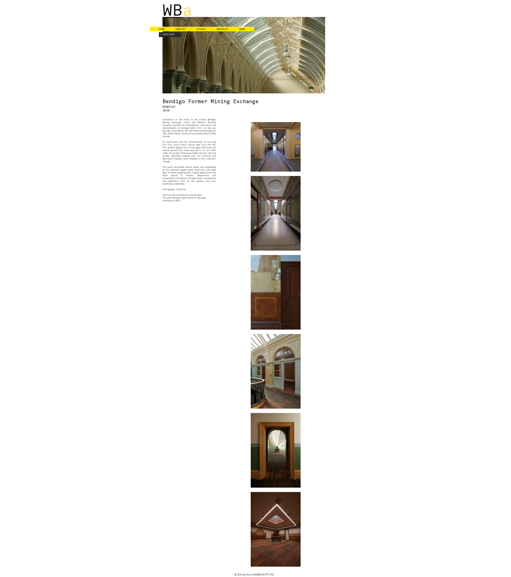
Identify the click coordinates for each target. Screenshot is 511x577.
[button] (183, 29)
